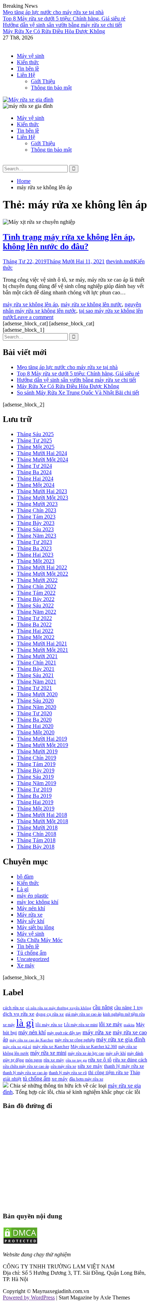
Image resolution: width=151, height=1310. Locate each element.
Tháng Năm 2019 (36, 783)
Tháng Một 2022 (35, 637)
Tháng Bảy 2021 (35, 669)
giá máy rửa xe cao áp (83, 1014)
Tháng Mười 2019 (37, 751)
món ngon (33, 1060)
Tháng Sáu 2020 (35, 701)
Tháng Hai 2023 (35, 555)
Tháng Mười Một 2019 (42, 745)
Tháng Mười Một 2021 (42, 650)
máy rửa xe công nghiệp (75, 1039)
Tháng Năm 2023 (36, 536)
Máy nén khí (31, 908)
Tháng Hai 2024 (35, 479)
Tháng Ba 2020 (34, 720)
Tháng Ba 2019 (34, 796)
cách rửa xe (13, 1007)
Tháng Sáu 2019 (35, 777)
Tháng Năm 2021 (36, 682)
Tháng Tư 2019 (34, 789)
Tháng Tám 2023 (36, 517)
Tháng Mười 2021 (37, 656)
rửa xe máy (54, 1060)
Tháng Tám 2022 (36, 593)
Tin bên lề (28, 69)
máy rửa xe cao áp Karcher (31, 1040)
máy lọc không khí (37, 902)
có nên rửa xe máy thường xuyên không (58, 1008)
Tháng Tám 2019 (36, 764)
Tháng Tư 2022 (34, 618)
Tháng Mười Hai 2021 (42, 644)
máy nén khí (32, 1032)
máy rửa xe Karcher (51, 1046)
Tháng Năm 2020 (36, 707)
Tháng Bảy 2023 (35, 523)
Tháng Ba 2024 (34, 472)
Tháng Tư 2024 (34, 466)
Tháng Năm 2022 (36, 612)
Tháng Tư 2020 (34, 713)
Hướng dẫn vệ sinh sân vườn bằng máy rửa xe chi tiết (62, 25)
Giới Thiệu (43, 81)
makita (129, 1025)
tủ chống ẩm (36, 1079)
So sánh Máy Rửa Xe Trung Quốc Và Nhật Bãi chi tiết (78, 393)
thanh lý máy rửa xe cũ (68, 1072)
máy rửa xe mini (48, 1052)
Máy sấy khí (30, 921)
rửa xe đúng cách (130, 1060)
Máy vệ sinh (30, 56)
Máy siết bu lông (35, 927)
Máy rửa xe (29, 915)
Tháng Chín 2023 (36, 510)
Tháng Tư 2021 (34, 688)
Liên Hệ (26, 75)
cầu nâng (103, 1007)
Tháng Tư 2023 (34, 542)
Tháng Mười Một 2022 (42, 574)
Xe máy (25, 965)
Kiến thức (28, 62)
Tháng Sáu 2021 (35, 675)
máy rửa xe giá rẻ (17, 1047)
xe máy (60, 1079)
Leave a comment (33, 317)
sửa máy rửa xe (63, 1066)
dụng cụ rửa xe (50, 1014)
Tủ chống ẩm (31, 953)
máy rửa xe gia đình (120, 1039)
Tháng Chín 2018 (36, 834)
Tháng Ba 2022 (34, 625)
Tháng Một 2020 (35, 732)
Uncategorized (33, 959)
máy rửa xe (97, 1032)
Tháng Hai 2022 (35, 631)
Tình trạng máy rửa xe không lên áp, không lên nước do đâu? (69, 241)
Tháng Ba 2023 (34, 548)
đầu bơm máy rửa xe (86, 1079)
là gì (25, 1022)
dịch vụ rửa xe (18, 1014)
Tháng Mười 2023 (37, 504)
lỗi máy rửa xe (49, 1024)
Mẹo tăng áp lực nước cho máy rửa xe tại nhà (53, 12)
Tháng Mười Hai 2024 (42, 453)
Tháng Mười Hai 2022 (42, 567)
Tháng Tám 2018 (36, 840)
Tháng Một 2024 (35, 485)
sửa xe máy (90, 1066)
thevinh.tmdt (120, 261)
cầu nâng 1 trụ (128, 1007)
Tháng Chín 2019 (36, 758)
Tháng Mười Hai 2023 (42, 491)
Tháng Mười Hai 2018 (42, 815)
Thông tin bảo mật (51, 88)
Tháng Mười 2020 (37, 694)
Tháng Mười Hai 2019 (42, 739)
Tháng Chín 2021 (36, 663)
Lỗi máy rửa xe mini (81, 1024)
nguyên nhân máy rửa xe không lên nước (72, 307)
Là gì (22, 889)
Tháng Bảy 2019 (35, 770)
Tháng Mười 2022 (37, 580)
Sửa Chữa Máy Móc (40, 940)
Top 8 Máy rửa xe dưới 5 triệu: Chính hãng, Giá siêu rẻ (64, 19)
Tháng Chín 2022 (36, 586)
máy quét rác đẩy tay (64, 1032)
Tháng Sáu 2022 (35, 605)
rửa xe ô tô (100, 1060)
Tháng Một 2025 (35, 447)
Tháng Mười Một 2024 (42, 460)
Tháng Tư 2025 (34, 440)
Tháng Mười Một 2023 (42, 498)
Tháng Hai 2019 (35, 802)
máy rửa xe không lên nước (91, 304)
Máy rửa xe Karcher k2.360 (94, 1046)
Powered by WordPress (29, 1297)
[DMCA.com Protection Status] (20, 1242)
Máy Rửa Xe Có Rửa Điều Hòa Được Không (54, 31)
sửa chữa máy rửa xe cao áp (26, 1066)
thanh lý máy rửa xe (124, 1066)
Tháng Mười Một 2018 (42, 821)
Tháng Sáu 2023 (35, 529)
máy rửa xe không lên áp (30, 304)
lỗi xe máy (110, 1024)
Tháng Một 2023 (35, 561)
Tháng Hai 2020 (35, 726)
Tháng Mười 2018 (37, 828)
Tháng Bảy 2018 (35, 847)
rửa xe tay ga (76, 1060)
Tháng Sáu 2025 (35, 434)
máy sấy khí (116, 1053)
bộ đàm (25, 877)
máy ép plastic (32, 896)
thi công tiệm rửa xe (108, 1072)
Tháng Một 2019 (35, 809)
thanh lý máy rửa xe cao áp (25, 1072)
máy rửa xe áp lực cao (86, 1053)
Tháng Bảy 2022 (35, 599)
